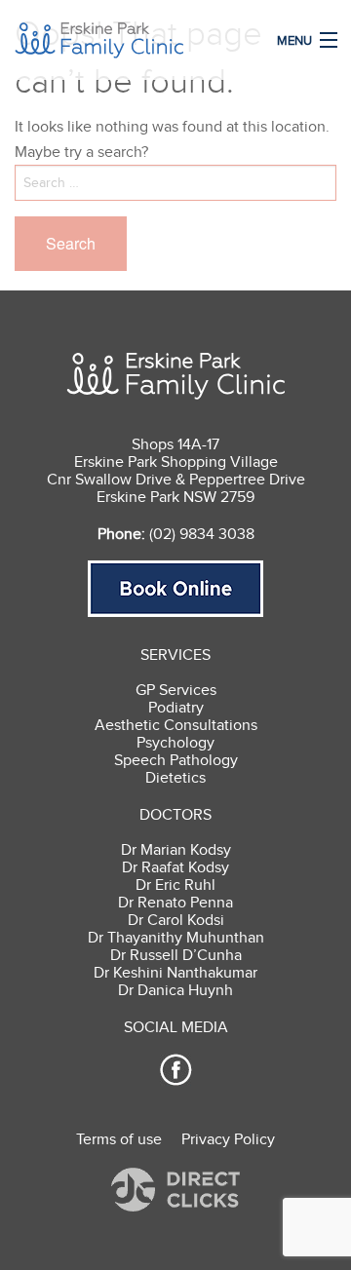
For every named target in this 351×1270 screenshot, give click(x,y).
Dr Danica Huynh (175, 990)
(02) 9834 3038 (201, 534)
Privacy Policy (228, 1139)
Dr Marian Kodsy (176, 850)
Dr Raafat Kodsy (175, 867)
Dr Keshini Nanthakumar (175, 972)
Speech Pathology (176, 760)
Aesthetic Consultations (176, 725)
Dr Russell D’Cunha (176, 955)
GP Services (176, 690)
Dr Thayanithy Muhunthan (176, 937)
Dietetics (175, 778)
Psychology (175, 742)
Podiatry (176, 707)
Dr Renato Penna (175, 902)
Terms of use (119, 1139)
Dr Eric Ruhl (175, 885)
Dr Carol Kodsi (176, 920)
